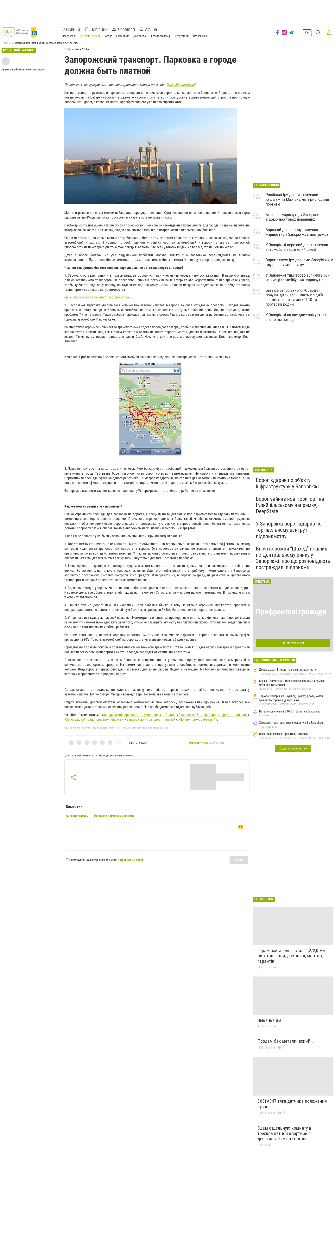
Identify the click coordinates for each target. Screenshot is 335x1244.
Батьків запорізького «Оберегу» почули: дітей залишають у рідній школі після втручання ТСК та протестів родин (294, 297)
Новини (73, 29)
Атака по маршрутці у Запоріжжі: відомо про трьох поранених (293, 217)
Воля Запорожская (181, 85)
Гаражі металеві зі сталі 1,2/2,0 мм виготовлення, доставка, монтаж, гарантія (291, 956)
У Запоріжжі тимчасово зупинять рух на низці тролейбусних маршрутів (297, 277)
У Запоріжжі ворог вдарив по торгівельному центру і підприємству (289, 529)
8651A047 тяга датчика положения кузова (292, 1103)
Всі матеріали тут (293, 643)
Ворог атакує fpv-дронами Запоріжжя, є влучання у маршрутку (299, 262)
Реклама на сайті (90, 36)
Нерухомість (182, 36)
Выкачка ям (269, 1020)
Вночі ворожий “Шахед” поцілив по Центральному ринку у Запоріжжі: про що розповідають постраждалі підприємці (293, 558)
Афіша (151, 29)
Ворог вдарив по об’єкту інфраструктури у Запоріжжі (287, 483)
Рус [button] (307, 32)
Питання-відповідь (160, 36)
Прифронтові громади (291, 611)
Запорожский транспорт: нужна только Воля (138, 715)
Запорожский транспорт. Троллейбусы (100, 297)
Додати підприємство (293, 748)
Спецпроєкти (68, 36)
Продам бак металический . (285, 1041)
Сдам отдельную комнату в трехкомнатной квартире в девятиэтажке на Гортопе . (284, 1133)
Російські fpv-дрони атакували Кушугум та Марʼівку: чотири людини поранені (297, 199)
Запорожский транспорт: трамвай (151, 719)
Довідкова (139, 36)
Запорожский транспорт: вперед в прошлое (213, 715)
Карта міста (122, 36)
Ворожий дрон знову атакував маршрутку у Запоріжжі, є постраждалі (298, 232)
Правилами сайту (131, 860)
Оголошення (200, 36)
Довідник (98, 29)
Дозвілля (126, 29)
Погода (108, 36)
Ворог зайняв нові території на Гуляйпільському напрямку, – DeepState (290, 505)
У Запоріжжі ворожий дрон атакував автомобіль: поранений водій (297, 247)
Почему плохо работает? (198, 719)
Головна (6, 43)
